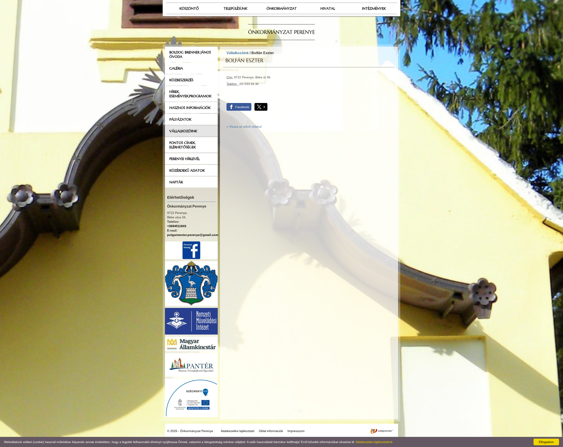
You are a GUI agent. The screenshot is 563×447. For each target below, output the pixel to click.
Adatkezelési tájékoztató (237, 431)
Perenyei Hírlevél (184, 158)
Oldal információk (271, 431)
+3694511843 (176, 226)
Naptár (176, 182)
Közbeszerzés (181, 80)
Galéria (176, 68)
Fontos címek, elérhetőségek (182, 144)
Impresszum (296, 431)
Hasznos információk (189, 107)
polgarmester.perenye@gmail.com (192, 235)
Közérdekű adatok (187, 170)
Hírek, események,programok (190, 93)
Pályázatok (180, 119)
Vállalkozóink (183, 131)
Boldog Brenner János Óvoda (190, 54)
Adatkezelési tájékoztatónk (374, 442)
